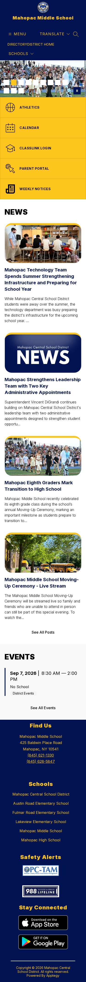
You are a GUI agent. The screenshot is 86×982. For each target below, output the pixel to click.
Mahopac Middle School (40, 831)
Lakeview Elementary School (41, 821)
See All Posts (43, 632)
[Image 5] (36, 82)
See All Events (43, 708)
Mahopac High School (40, 840)
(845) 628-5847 (41, 761)
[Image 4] (28, 82)
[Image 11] (14, 90)
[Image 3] (21, 82)
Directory (17, 44)
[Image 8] (58, 82)
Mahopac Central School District (40, 794)
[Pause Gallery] (77, 90)
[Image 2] (14, 82)
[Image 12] (21, 90)
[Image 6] (43, 82)
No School (19, 686)
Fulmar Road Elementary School (40, 812)
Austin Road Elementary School (41, 803)
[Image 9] (65, 82)
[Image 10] (6, 90)
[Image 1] (6, 82)
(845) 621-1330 (41, 755)
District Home (40, 44)
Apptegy (52, 975)
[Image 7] (50, 82)
